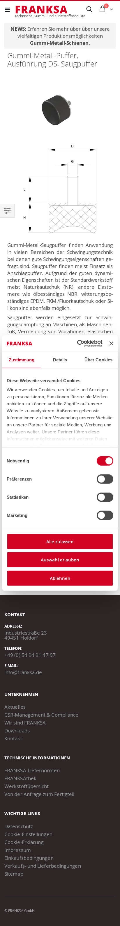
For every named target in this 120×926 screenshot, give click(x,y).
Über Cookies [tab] (98, 359)
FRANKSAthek (20, 778)
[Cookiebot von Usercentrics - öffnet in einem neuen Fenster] (78, 343)
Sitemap (13, 873)
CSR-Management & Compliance (41, 714)
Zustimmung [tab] (22, 359)
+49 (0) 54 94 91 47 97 (30, 655)
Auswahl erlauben (60, 560)
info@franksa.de (23, 672)
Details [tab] (60, 359)
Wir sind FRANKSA (25, 722)
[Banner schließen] (111, 343)
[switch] (105, 479)
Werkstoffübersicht (26, 786)
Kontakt (13, 738)
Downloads (17, 730)
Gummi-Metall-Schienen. (60, 43)
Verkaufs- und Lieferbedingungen (42, 865)
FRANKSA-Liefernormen (32, 770)
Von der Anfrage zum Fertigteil (39, 794)
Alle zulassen (60, 541)
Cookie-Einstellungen (28, 834)
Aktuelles (15, 706)
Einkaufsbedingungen (29, 858)
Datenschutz (18, 826)
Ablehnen (60, 578)
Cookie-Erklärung (23, 842)
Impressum (17, 850)
